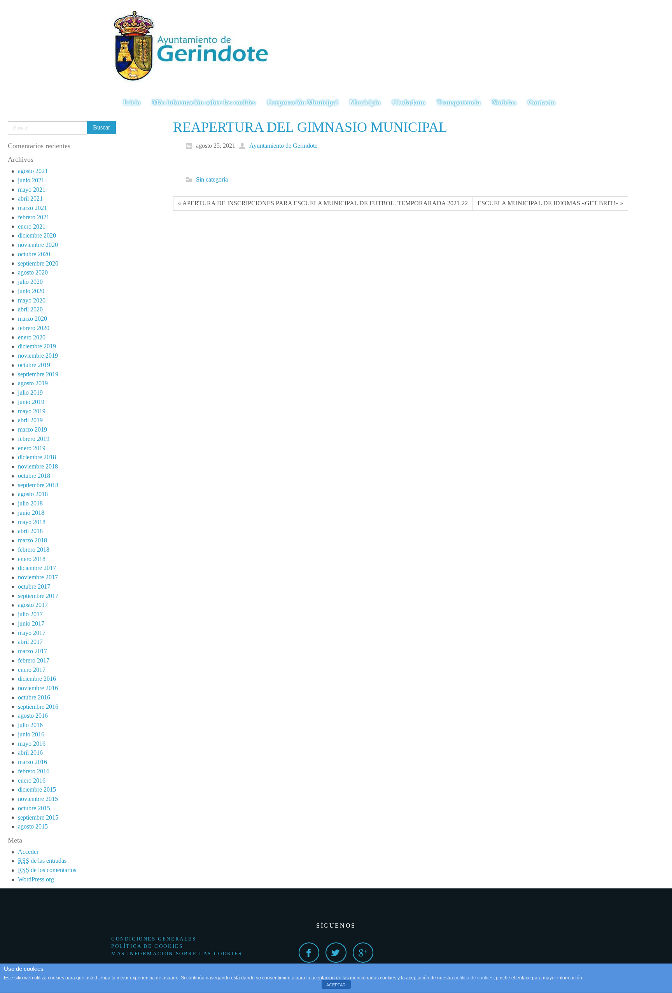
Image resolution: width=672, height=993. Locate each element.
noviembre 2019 (38, 355)
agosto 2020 (33, 272)
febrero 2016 (33, 771)
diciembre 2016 (37, 678)
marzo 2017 (32, 651)
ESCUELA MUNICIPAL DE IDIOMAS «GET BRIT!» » (550, 203)
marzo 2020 (32, 318)
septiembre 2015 (38, 817)
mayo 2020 (32, 300)
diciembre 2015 (37, 789)
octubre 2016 (34, 697)
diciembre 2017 (37, 568)
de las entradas (42, 860)
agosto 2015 (33, 826)
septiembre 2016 (38, 706)
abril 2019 (30, 420)
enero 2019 (32, 448)
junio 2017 (31, 623)
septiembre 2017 (38, 596)
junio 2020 (31, 291)
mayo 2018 (32, 522)
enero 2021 (32, 226)
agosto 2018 (33, 494)
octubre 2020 (34, 254)
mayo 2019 (32, 411)
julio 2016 (30, 725)
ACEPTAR (336, 985)
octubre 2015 (34, 808)
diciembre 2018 (37, 457)
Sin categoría (212, 179)
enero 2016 (32, 780)
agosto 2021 (33, 171)
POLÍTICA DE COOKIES (147, 946)
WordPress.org (36, 879)
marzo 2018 (32, 540)
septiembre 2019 (38, 374)
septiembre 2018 (38, 485)
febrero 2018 (33, 549)
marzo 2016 (32, 762)
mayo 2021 (32, 189)
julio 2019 (30, 392)
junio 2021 (31, 180)
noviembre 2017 (38, 577)
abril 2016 (30, 752)
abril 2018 (30, 531)
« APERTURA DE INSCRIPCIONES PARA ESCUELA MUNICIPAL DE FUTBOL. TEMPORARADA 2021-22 (323, 203)
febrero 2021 (33, 217)
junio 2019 (31, 402)
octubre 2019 (34, 365)
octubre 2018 (34, 475)
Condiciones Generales (153, 939)
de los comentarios (47, 870)
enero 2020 (32, 337)
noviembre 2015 (38, 798)
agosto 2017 (33, 604)
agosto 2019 (33, 383)
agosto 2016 (33, 715)
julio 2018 (30, 503)
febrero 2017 (33, 660)
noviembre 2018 (38, 466)
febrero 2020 (33, 328)
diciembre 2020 (37, 235)
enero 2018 (32, 559)
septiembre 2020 (38, 263)
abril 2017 (30, 641)
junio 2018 (31, 512)
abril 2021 (30, 198)
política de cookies (474, 978)
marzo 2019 (32, 429)
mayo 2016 (32, 743)
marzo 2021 (32, 208)
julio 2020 (30, 281)
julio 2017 (30, 614)
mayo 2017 (32, 632)
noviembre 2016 (38, 688)
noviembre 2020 (38, 244)
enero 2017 (32, 669)
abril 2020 (30, 309)
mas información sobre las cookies (176, 953)
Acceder (28, 851)
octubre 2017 (34, 586)
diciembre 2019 (37, 346)
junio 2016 (31, 734)
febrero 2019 (33, 438)
